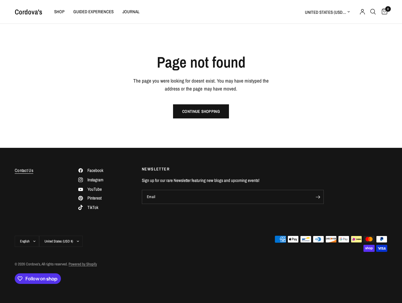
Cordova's (28, 11)
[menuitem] (59, 11)
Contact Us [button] (24, 170)
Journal (130, 12)
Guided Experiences (93, 12)
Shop (59, 12)
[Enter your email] (318, 197)
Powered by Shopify (83, 264)
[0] (383, 12)
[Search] (373, 12)
